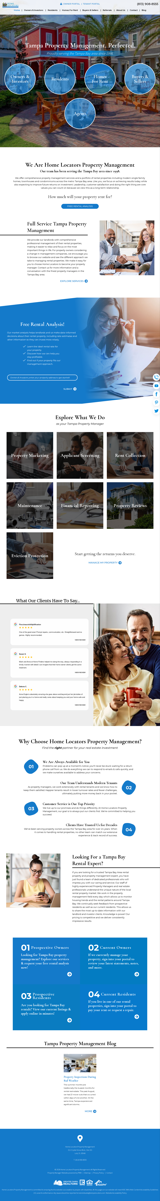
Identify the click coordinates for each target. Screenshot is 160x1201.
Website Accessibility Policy (116, 1193)
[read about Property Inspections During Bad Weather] (80, 1063)
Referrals (107, 10)
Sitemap (87, 1173)
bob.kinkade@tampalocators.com (92, 1193)
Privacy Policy (98, 1173)
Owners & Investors (33, 10)
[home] (10, 5)
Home (17, 10)
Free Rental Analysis (80, 206)
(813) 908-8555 (147, 4)
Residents (53, 10)
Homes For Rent (70, 10)
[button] (156, 377)
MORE (88, 1111)
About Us (120, 10)
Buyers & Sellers (90, 10)
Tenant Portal (91, 4)
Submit (67, 389)
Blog (144, 10)
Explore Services (72, 281)
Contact (134, 10)
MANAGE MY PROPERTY (103, 562)
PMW (80, 1173)
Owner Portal (71, 4)
